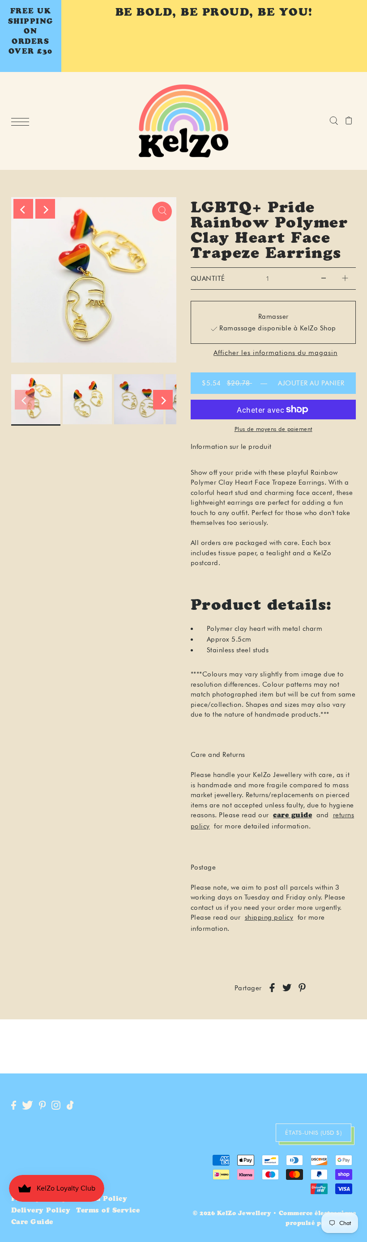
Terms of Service (108, 1211)
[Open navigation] (22, 121)
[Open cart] (349, 120)
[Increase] (345, 278)
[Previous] (23, 209)
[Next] (45, 209)
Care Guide (32, 1222)
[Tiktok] (70, 1106)
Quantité (208, 279)
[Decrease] (323, 278)
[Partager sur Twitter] (286, 988)
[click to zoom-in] (162, 211)
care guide (292, 815)
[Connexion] (333, 120)
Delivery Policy (41, 1211)
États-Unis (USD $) (313, 1132)
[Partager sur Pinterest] (302, 988)
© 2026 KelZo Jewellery (232, 1214)
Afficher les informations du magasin (275, 353)
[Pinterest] (42, 1106)
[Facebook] (13, 1106)
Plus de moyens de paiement (273, 428)
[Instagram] (55, 1106)
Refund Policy (100, 1199)
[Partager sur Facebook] (272, 988)
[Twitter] (27, 1106)
